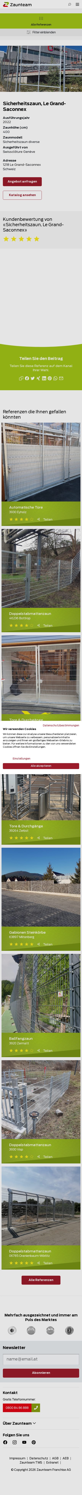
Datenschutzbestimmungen (61, 725)
